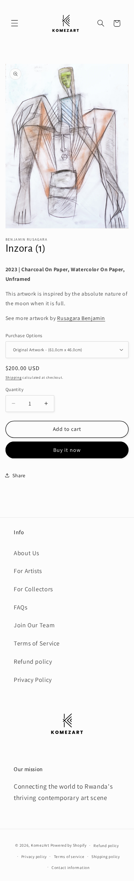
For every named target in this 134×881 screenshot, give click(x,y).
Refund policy (33, 661)
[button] (14, 23)
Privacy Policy (33, 680)
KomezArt (40, 845)
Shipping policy (105, 856)
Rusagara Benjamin (81, 318)
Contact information (71, 867)
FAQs (20, 607)
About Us (26, 553)
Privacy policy (34, 856)
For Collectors (33, 589)
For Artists (28, 571)
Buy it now (67, 450)
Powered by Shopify (69, 845)
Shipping (13, 377)
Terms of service (69, 856)
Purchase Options (24, 335)
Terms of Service (37, 643)
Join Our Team (34, 625)
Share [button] (18, 475)
